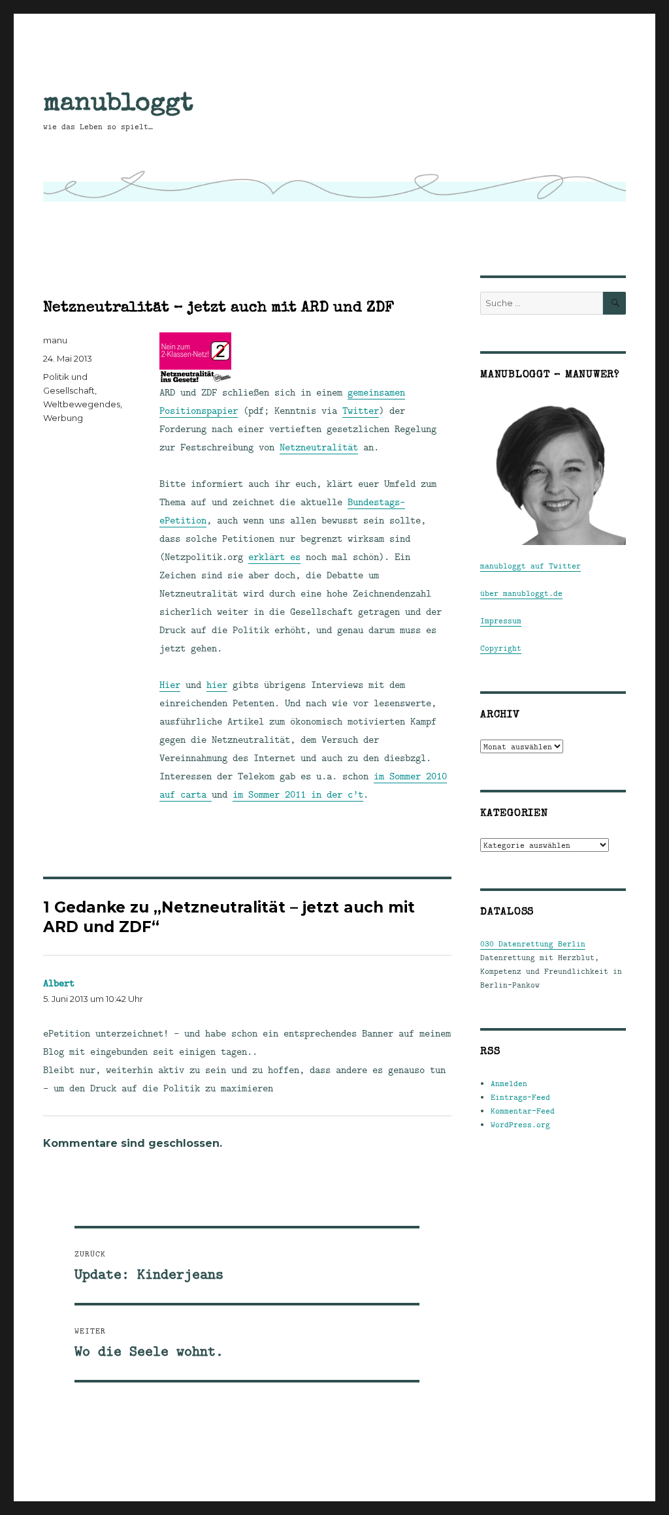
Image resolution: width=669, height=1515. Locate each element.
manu (55, 340)
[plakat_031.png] (305, 357)
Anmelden (509, 1083)
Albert (58, 983)
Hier (169, 684)
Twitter (360, 410)
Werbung (63, 418)
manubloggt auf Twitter (530, 565)
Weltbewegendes (81, 404)
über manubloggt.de (521, 593)
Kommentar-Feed (523, 1110)
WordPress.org (520, 1124)
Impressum (500, 620)
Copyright (500, 647)
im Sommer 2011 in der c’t (298, 794)
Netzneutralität (319, 447)
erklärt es (274, 556)
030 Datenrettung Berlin (532, 943)
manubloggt (118, 102)
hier (216, 684)
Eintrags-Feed (520, 1096)
